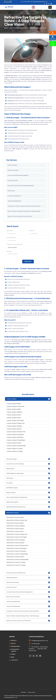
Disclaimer (23, 692)
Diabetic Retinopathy (12, 502)
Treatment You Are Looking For (15, 244)
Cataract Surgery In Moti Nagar (15, 420)
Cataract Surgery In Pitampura (15, 437)
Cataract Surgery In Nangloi (14, 426)
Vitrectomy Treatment (12, 582)
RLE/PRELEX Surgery (12, 487)
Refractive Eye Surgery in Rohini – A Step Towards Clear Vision (28, 28)
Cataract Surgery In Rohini (14, 443)
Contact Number (11, 237)
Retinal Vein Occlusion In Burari (15, 528)
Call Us (52, 33)
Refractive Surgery (13, 170)
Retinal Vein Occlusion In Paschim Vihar (17, 545)
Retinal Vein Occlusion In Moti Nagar (17, 537)
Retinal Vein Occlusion (12, 512)
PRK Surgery (9, 478)
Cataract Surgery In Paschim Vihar (16, 431)
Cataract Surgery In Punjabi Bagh (16, 440)
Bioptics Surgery (11, 492)
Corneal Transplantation (14, 196)
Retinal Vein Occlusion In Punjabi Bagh (17, 554)
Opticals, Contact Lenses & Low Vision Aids (20, 216)
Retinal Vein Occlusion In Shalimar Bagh (17, 559)
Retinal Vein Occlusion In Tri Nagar (16, 565)
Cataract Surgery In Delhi (14, 417)
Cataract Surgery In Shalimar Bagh (16, 445)
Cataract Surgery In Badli (14, 409)
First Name (10, 230)
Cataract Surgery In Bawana (14, 412)
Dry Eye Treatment (13, 180)
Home (6, 28)
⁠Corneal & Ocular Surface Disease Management (21, 185)
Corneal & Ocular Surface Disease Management (19, 592)
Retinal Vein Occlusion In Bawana (16, 526)
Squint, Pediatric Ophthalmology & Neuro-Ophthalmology (24, 211)
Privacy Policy (31, 692)
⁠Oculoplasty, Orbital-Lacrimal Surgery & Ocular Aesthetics (24, 206)
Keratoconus (11, 190)
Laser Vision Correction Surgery (15, 463)
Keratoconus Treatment (13, 596)
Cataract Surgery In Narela (14, 429)
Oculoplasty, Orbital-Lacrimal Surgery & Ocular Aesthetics (22, 611)
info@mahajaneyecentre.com (40, 1)
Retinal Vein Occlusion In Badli (15, 523)
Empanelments (15, 646)
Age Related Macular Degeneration (16, 507)
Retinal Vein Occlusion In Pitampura (16, 551)
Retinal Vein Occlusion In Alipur (15, 517)
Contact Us (14, 660)
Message (9, 251)
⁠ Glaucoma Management (14, 201)
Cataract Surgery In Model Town (16, 423)
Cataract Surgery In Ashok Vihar (15, 406)
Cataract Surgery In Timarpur (15, 448)
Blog (12, 657)
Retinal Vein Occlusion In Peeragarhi (17, 548)
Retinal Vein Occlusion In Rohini (15, 556)
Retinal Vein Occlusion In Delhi (15, 531)
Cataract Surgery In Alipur (14, 403)
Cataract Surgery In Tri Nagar (15, 451)
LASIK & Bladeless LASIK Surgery (15, 473)
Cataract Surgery (12, 165)
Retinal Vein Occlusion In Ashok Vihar (17, 520)
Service (13, 643)
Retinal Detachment (12, 577)
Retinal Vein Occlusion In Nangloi (16, 540)
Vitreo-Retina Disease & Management (18, 175)
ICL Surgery (9, 483)
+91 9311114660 (26, 1)
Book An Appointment (53, 38)
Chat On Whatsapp (52, 44)
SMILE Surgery (10, 468)
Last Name (32, 230)
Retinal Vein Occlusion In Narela (15, 542)
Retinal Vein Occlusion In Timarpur (16, 562)
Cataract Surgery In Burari (14, 415)
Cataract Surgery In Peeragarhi (15, 434)
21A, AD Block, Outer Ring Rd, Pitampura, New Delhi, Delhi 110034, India (38, 648)
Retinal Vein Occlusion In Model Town (17, 534)
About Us (14, 640)
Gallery (13, 654)
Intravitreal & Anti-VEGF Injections (15, 572)
